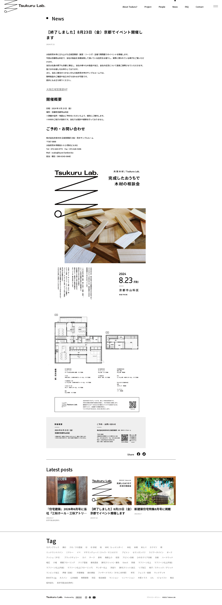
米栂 (136, 547)
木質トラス (142, 577)
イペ (78, 552)
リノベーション (128, 577)
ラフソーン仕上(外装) (163, 562)
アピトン (125, 552)
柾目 (117, 557)
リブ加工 (142, 567)
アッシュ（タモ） (53, 557)
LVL (152, 577)
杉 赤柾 (94, 547)
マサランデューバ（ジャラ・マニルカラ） (101, 552)
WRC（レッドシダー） (114, 547)
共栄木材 (79, 597)
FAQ (187, 6)
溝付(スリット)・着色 (110, 562)
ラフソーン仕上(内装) (55, 567)
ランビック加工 (52, 572)
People (162, 6)
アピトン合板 (128, 557)
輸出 (172, 577)
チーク (92, 557)
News (175, 6)
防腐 (133, 562)
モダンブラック (52, 547)
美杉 (64, 547)
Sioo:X (125, 562)
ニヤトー (70, 552)
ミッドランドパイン (54, 552)
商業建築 (84, 577)
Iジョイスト (162, 577)
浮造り (113, 567)
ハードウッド (167, 557)
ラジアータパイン (156, 552)
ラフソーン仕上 (144, 562)
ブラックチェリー (71, 557)
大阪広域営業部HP (57, 89)
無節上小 (108, 557)
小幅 (55, 562)
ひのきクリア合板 (144, 557)
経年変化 (50, 582)
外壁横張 (80, 572)
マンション (114, 577)
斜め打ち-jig (51, 577)
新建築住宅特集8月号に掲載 (152, 509)
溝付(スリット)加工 (127, 567)
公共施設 (74, 577)
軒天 (133, 572)
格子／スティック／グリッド (161, 567)
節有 (100, 557)
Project (147, 6)
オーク (169, 552)
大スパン (63, 577)
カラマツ (153, 547)
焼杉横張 (91, 572)
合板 (157, 557)
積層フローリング (67, 562)
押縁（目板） (68, 572)
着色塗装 (94, 562)
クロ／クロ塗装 (75, 547)
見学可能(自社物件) (52, 520)
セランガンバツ (139, 552)
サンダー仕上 (101, 567)
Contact (200, 6)
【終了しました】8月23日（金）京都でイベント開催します (111, 511)
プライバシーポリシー (154, 597)
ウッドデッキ (159, 572)
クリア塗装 (82, 562)
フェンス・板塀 (144, 572)
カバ (84, 557)
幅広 (48, 562)
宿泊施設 (102, 577)
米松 (129, 547)
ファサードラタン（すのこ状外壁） (113, 572)
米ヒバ (143, 547)
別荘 (93, 577)
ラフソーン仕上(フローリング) (80, 567)
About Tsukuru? (130, 6)
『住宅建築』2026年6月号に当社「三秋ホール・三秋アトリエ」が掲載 (66, 511)
